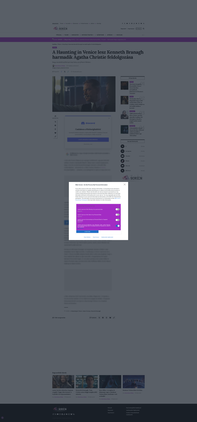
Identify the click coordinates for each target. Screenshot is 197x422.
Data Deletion (87, 237)
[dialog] (98, 211)
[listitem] (98, 206)
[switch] (118, 209)
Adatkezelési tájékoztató (107, 237)
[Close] (125, 185)
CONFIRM (87, 231)
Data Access (96, 237)
